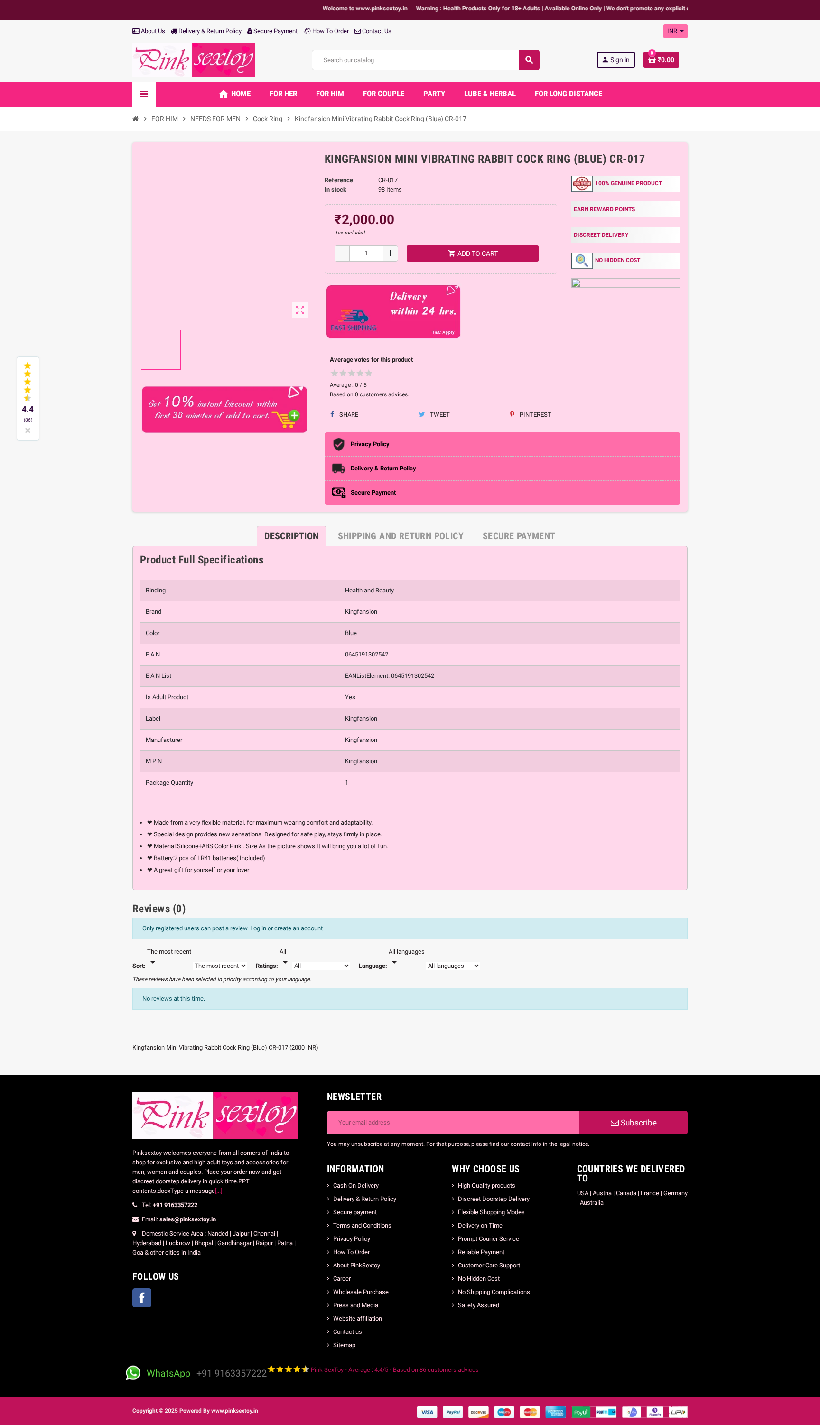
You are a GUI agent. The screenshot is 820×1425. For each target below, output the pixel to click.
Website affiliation (357, 1318)
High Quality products (486, 1185)
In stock (335, 189)
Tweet (439, 414)
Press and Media (355, 1305)
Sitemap (344, 1345)
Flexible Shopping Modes (491, 1212)
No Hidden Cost (479, 1278)
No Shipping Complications (494, 1291)
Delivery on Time (480, 1225)
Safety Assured (478, 1305)
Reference (339, 180)
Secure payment (355, 1212)
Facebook (141, 1297)
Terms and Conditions (362, 1225)
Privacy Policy (351, 1238)
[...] (218, 1190)
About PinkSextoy (356, 1265)
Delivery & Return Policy (209, 31)
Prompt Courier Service (488, 1238)
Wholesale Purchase (361, 1291)
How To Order (330, 31)
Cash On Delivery (356, 1185)
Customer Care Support (489, 1265)
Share (348, 414)
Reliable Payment (482, 1252)
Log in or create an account (287, 928)
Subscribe (638, 1122)
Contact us (347, 1331)
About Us (152, 31)
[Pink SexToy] (193, 59)
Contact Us (376, 31)
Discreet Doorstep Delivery (494, 1198)
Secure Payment (275, 31)
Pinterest (534, 414)
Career (342, 1278)
